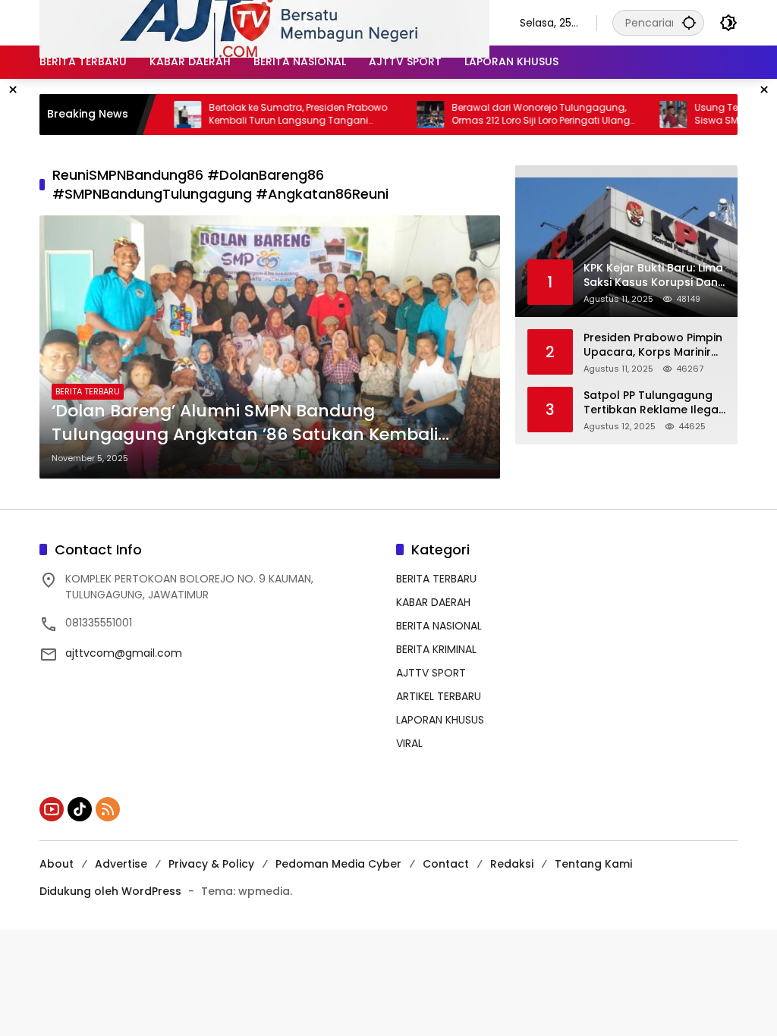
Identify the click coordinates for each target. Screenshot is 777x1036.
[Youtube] (51, 809)
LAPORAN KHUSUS (440, 719)
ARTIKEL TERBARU (438, 696)
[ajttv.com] (264, 22)
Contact (446, 863)
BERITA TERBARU (87, 391)
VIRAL (409, 743)
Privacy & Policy (211, 863)
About (56, 863)
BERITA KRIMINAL (436, 649)
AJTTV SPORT (431, 672)
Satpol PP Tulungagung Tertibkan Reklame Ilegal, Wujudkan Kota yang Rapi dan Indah (654, 403)
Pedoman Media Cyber (338, 863)
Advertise (121, 863)
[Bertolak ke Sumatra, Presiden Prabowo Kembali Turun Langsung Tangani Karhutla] (161, 114)
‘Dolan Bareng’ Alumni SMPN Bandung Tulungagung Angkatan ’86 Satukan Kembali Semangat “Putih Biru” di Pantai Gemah (245, 423)
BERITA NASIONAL (439, 625)
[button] (689, 22)
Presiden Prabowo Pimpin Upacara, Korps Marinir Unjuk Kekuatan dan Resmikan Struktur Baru (653, 345)
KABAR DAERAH (433, 602)
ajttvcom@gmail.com (123, 653)
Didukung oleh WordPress (110, 891)
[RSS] (108, 809)
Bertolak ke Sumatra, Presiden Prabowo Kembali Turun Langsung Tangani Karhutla (271, 114)
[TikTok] (80, 809)
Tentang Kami (593, 863)
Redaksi (511, 863)
